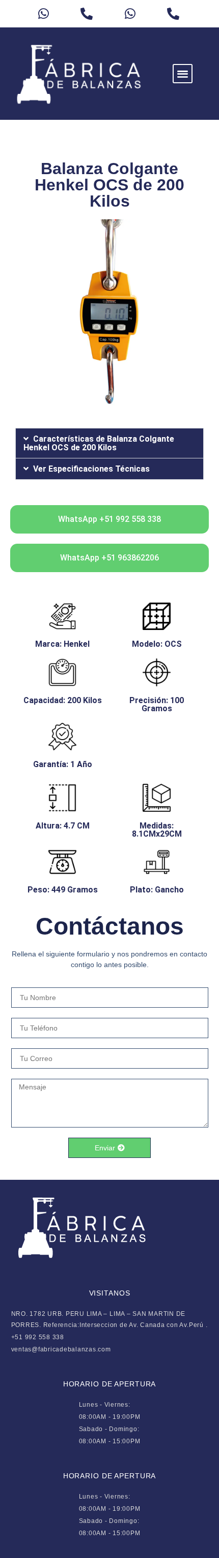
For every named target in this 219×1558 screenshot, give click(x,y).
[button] (183, 74)
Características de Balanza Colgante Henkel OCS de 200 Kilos (98, 443)
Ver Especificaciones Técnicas (91, 469)
